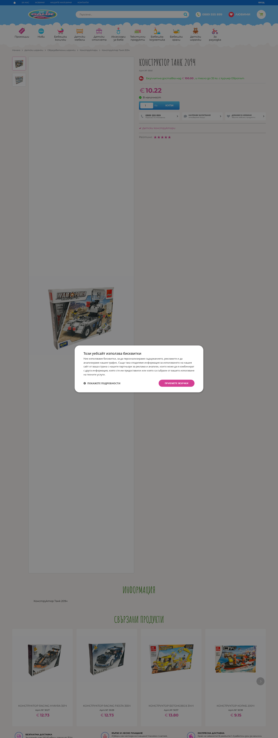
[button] (101, 383)
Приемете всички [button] (176, 383)
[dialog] (139, 369)
